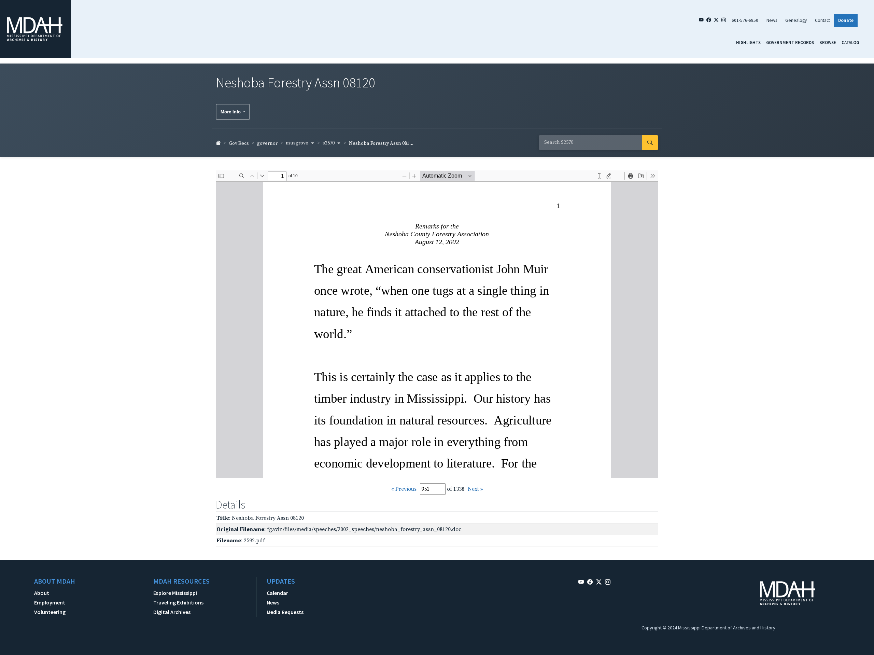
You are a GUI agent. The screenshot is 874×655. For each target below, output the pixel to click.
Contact (822, 20)
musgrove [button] (297, 143)
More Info (231, 111)
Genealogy (796, 20)
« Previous (404, 489)
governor (267, 143)
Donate (846, 20)
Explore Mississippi (175, 592)
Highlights (748, 42)
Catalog (850, 42)
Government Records (790, 42)
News (771, 20)
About (41, 592)
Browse (827, 42)
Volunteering (50, 612)
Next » (475, 489)
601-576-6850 (745, 20)
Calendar (277, 592)
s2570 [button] (329, 143)
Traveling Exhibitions (178, 602)
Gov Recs (239, 143)
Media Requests (285, 612)
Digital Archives (172, 612)
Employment (49, 602)
